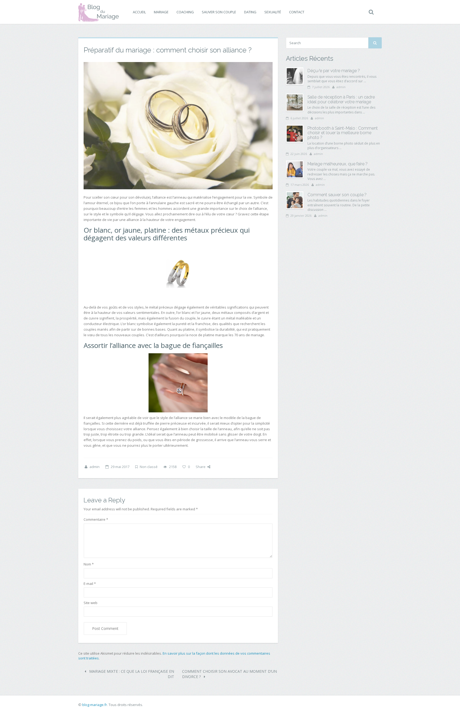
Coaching (185, 12)
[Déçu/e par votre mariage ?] (294, 76)
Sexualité (272, 12)
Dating (250, 12)
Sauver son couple (219, 12)
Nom (89, 564)
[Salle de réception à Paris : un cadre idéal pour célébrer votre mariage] (294, 102)
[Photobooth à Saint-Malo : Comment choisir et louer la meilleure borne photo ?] (294, 133)
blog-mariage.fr (94, 704)
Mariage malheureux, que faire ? (337, 163)
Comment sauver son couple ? (337, 194)
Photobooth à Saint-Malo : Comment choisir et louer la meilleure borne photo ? (342, 133)
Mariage (161, 12)
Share (201, 466)
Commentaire (96, 519)
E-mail (90, 583)
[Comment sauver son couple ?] (294, 200)
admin (94, 466)
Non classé (149, 466)
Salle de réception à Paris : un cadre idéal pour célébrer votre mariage (341, 99)
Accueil (139, 12)
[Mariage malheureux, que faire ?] (294, 169)
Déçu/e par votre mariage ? (333, 70)
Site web (90, 602)
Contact (296, 12)
